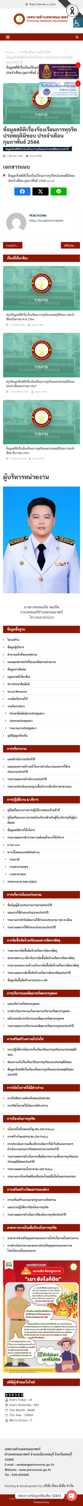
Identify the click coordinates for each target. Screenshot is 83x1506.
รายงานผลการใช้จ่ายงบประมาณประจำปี (31, 927)
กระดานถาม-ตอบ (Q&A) (22, 881)
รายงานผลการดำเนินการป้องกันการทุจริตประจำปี (36, 1214)
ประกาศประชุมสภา (21, 721)
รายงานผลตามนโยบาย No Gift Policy (30, 1169)
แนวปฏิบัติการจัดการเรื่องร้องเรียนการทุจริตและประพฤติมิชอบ (42, 1052)
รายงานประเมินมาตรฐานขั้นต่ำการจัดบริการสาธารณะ (39, 786)
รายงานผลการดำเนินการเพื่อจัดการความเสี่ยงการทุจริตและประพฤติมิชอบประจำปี (42, 1159)
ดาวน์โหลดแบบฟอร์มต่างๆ (23, 852)
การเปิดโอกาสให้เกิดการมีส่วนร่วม (27, 1105)
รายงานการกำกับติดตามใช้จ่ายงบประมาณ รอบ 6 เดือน (39, 920)
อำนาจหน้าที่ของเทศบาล (22, 654)
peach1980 (36, 156)
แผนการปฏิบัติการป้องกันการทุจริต (28, 1207)
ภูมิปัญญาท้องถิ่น (17, 735)
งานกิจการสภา (16, 706)
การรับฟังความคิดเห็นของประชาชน (28, 1098)
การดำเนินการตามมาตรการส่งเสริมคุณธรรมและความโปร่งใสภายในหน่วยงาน (39, 1248)
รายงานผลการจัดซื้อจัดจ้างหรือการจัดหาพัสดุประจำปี (39, 973)
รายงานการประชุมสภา (22, 728)
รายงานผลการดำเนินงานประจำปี (27, 779)
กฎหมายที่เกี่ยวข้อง (18, 676)
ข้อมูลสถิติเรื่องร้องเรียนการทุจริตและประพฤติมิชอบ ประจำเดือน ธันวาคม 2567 (40, 451)
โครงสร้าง (13, 639)
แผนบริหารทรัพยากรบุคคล (23, 1003)
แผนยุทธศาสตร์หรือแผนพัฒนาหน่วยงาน (31, 662)
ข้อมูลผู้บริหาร (15, 647)
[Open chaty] (71, 1495)
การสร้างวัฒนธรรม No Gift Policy (27, 1136)
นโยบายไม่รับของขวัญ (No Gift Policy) (30, 1129)
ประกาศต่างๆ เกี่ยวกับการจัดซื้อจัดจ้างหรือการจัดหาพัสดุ (41, 958)
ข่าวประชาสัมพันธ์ (18, 684)
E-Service (13, 845)
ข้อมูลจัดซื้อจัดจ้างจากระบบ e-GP (27, 980)
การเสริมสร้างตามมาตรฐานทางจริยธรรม (31, 1200)
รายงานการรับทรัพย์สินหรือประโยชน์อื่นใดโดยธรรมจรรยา (41, 1176)
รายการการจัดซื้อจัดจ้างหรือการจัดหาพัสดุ (32, 950)
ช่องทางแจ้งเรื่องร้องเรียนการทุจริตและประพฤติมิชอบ (39, 1062)
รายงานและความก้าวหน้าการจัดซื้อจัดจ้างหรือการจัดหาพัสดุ (43, 965)
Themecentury (41, 1502)
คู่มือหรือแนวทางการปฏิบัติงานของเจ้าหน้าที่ (33, 810)
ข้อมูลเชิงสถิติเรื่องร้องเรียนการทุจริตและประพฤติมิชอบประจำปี (36, 149)
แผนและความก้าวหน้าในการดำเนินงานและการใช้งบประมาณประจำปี (38, 769)
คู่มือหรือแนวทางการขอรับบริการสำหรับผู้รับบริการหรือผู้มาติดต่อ (42, 820)
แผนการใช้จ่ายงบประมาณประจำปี (28, 912)
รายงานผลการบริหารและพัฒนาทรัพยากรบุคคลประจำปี (40, 1026)
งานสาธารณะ (17, 874)
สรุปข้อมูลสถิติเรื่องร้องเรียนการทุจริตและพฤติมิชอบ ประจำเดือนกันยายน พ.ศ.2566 (40, 317)
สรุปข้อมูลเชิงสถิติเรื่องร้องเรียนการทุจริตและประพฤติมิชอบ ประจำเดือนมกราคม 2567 (40, 384)
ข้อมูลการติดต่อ (16, 669)
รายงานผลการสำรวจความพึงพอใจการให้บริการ (35, 837)
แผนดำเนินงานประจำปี (21, 759)
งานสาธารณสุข (18, 867)
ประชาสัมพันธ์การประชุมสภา (27, 713)
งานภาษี (14, 859)
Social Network (17, 691)
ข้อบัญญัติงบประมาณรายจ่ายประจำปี (29, 905)
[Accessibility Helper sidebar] (78, 23)
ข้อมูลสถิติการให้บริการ (21, 830)
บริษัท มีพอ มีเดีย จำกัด (58, 1486)
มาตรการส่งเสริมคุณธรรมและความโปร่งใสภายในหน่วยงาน (42, 1238)
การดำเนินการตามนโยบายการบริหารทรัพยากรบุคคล (38, 1011)
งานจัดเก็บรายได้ (17, 699)
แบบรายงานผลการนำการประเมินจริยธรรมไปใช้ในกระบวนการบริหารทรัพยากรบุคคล (15, 245)
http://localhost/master (46, 220)
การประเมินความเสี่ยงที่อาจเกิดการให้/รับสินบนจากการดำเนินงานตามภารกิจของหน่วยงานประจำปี (40, 1146)
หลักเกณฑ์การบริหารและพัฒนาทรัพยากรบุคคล (35, 1018)
